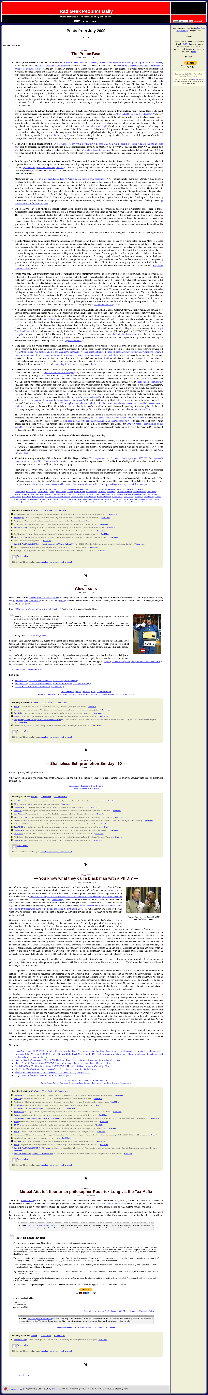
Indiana (150, 494)
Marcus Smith (53, 499)
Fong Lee (71, 494)
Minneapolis (77, 499)
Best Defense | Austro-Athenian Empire (28, 1108)
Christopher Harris (21, 494)
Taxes (112, 1327)
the (61, 135)
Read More (113, 514)
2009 (13, 45)
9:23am (34, 1335)
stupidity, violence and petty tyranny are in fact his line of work (132, 661)
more (194, 51)
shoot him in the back (103, 304)
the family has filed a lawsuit (125, 334)
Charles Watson (139, 491)
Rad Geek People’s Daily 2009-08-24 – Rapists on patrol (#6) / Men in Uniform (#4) (44, 544)
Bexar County (61, 491)
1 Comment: (59, 1335)
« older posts (24, 1375)
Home (77, 21)
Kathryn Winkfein (104, 497)
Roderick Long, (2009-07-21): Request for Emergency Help (118, 1311)
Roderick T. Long (20, 527)
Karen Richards (90, 497)
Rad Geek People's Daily (86, 11)
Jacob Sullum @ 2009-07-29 (28, 669)
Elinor (16, 804)
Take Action (103, 1327)
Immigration (73, 489)
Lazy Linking (97, 785)
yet (16, 334)
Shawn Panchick (47, 502)
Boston (70, 491)
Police (93, 489)
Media (67, 1080)
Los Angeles (17, 499)
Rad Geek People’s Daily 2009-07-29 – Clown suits (32, 1148)
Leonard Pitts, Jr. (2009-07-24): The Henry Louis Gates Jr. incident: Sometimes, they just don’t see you (67, 1059)
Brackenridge (91, 491)
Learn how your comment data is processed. (56, 562)
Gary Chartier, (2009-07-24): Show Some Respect (42, 1075)
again (20, 334)
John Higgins (19, 517)
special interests (111, 890)
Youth (140, 489)
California (102, 491)
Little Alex (18, 810)
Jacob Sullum (83, 694)
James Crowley (95, 694)
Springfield (58, 502)
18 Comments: (61, 1091)
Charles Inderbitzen (124, 491)
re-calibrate (57, 899)
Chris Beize (151, 491)
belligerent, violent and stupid (94, 126)
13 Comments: (60, 796)
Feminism (47, 489)
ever (77, 364)
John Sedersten (38, 497)
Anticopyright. (15, 1388)
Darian (16, 716)
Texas (115, 502)
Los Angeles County (31, 499)
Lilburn (158, 497)
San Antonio (154, 499)
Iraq (155, 494)
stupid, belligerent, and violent (25, 600)
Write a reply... (22, 556)
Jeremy (16, 1121)
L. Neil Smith (19, 1105)
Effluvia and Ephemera (79, 785)
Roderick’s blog (28, 1200)
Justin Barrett (77, 497)
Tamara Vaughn (86, 502)
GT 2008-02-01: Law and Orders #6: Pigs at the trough (39, 686)
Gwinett (127, 494)
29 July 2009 (86, 586)
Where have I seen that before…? (96, 149)
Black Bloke (18, 834)
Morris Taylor (105, 499)
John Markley (19, 827)
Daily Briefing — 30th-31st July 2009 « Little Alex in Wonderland (37, 719)
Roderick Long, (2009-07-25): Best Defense (46, 680)
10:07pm (34, 510)
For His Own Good (52, 318)
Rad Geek (17, 713)
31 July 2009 (86, 51)
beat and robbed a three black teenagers (135, 113)
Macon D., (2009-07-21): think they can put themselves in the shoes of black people (62, 1063)
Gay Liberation (59, 489)
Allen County (31, 491)
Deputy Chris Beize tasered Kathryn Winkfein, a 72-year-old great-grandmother (70, 178)
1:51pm (34, 796)
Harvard (87, 1083)
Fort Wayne (80, 494)
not (20, 452)
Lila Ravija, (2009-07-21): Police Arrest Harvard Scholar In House (55, 1069)
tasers (100, 502)
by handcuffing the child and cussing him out (43, 167)
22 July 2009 (86, 1189)
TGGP (16, 706)
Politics (100, 489)
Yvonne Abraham (147, 502)
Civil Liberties (35, 489)
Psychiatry (110, 489)
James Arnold (15, 497)
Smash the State (129, 489)
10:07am (34, 1091)
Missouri (95, 499)
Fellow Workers (64, 1327)
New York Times (121, 694)
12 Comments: (61, 510)
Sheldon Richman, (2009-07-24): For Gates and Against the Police (52, 1072)
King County (128, 497)
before (92, 364)
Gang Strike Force (93, 494)
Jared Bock (26, 497)
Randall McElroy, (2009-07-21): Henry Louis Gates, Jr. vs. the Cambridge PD (61, 1066)
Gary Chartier (19, 801)
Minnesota (87, 499)
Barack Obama (46, 1083)
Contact (94, 21)
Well (160, 449)
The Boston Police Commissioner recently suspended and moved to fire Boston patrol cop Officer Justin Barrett (110, 62)
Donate (189, 76)
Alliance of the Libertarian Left (110, 1203)
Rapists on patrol (130, 499)
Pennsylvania (117, 499)
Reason (131, 694)
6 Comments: (61, 702)
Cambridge (111, 491)
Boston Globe (79, 491)
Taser (95, 502)
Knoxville (139, 497)
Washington (135, 502)
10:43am (34, 702)
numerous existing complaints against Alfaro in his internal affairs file (95, 420)
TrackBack (47, 510)
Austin (52, 491)
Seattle (37, 502)
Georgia (120, 494)
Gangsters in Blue (108, 494)
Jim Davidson (19, 1111)
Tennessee (108, 502)
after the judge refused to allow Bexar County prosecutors (117, 417)
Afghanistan (20, 491)
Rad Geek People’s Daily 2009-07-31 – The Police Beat (33, 1153)
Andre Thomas (43, 491)
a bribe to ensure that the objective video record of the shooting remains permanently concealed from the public (89, 484)
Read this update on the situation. (40, 1225)
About (85, 21)
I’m (16, 452)
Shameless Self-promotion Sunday (86, 788)
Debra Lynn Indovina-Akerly (40, 494)
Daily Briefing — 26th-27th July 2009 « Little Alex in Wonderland (38, 1118)
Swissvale (75, 502)
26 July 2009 (86, 760)
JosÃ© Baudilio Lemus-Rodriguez (57, 497)
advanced (198, 21)
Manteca (43, 499)
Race (118, 489)
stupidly (62, 600)
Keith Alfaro (117, 497)
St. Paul (67, 502)
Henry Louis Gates (139, 494)
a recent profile (43, 597)
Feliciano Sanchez (59, 494)
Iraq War (84, 489)
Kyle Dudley (149, 497)
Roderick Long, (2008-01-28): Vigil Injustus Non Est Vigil (52, 683)
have (26, 452)
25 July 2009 (86, 875)
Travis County (124, 502)
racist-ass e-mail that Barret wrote (51, 65)
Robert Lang (143, 499)
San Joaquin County (25, 502)
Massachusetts (65, 499)
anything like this (63, 364)
